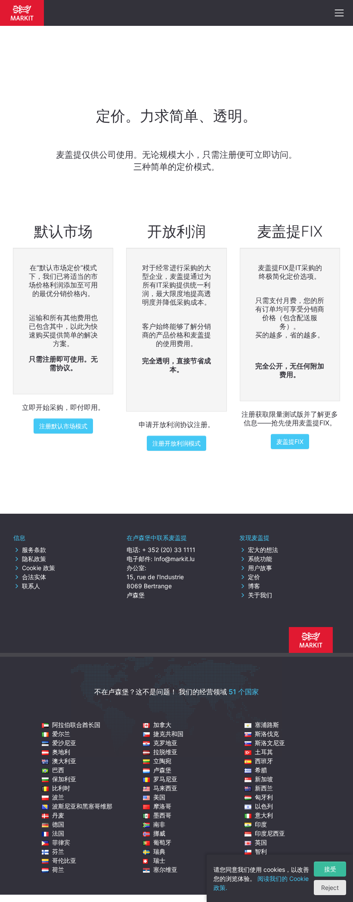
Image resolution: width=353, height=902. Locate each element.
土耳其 (264, 751)
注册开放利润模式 (176, 443)
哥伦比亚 (64, 860)
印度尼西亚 (270, 833)
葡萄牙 (162, 842)
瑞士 (159, 860)
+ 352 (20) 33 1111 (168, 549)
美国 (159, 797)
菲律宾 (61, 842)
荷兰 (58, 869)
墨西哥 (162, 815)
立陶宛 (162, 761)
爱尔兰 (61, 733)
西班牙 (264, 761)
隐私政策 (34, 558)
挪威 (159, 833)
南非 (159, 824)
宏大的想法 (263, 549)
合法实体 (34, 577)
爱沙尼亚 (64, 742)
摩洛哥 (162, 806)
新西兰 (264, 788)
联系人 (31, 586)
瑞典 (159, 851)
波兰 (58, 797)
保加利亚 (64, 779)
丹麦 (58, 815)
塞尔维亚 (165, 869)
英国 (261, 842)
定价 (254, 577)
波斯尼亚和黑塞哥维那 (82, 806)
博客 (254, 586)
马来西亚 (165, 788)
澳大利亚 (64, 761)
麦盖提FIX (289, 441)
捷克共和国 (168, 733)
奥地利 (61, 751)
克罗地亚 (165, 742)
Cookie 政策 (38, 567)
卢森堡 (162, 770)
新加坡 (264, 779)
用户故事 (260, 567)
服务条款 (34, 549)
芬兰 (58, 851)
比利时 (61, 788)
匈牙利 (264, 797)
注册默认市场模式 (63, 426)
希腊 (261, 770)
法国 (58, 833)
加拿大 (162, 724)
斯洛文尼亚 (270, 742)
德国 (58, 824)
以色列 (264, 806)
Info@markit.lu (174, 558)
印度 (261, 824)
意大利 (264, 815)
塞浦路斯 (267, 724)
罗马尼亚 (165, 779)
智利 (261, 851)
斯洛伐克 (267, 733)
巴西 (58, 770)
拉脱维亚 (165, 751)
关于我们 (260, 595)
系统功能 (260, 558)
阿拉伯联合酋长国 (76, 724)
